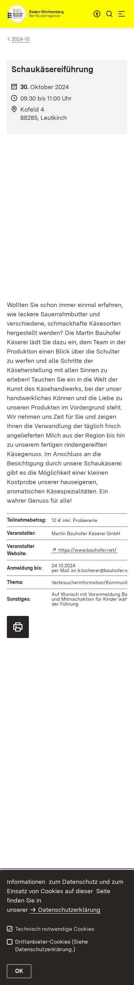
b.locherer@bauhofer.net (105, 570)
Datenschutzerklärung (69, 909)
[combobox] (96, 13)
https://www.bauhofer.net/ (87, 550)
